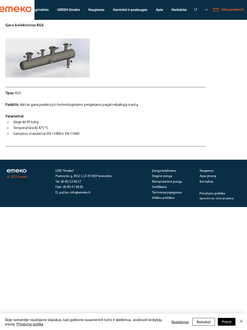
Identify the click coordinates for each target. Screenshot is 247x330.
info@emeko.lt (80, 192)
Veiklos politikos (163, 198)
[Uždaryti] (241, 321)
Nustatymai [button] (180, 321)
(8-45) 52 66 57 (71, 182)
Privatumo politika (29, 324)
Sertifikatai (159, 187)
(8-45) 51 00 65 (73, 187)
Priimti (226, 321)
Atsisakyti (204, 321)
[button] (130, 10)
